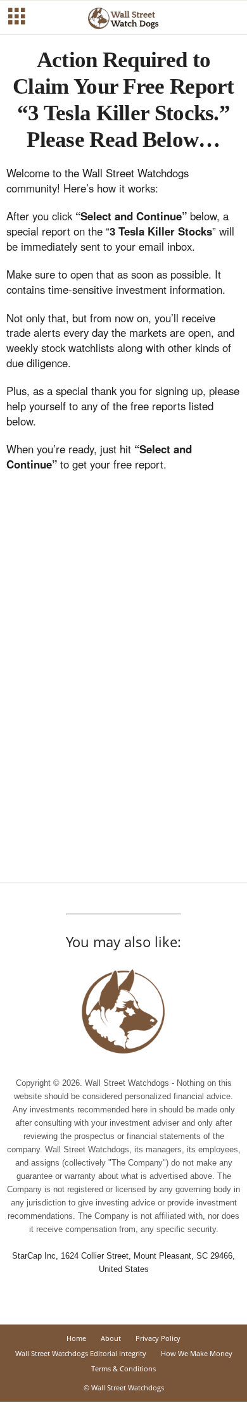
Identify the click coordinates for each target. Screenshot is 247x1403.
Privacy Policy (158, 1338)
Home (76, 1338)
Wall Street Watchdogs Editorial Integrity (80, 1353)
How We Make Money (196, 1353)
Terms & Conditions (123, 1368)
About (111, 1338)
